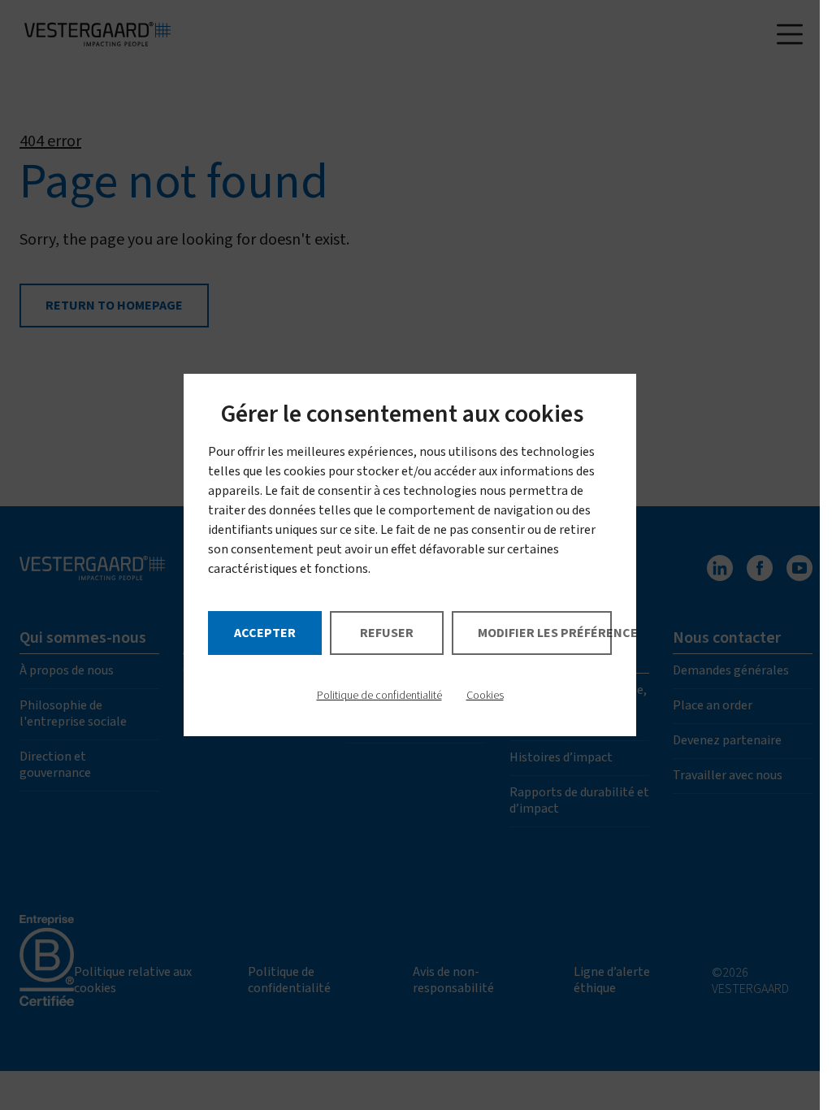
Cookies (485, 695)
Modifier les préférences (545, 633)
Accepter (265, 633)
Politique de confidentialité (379, 695)
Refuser (387, 633)
